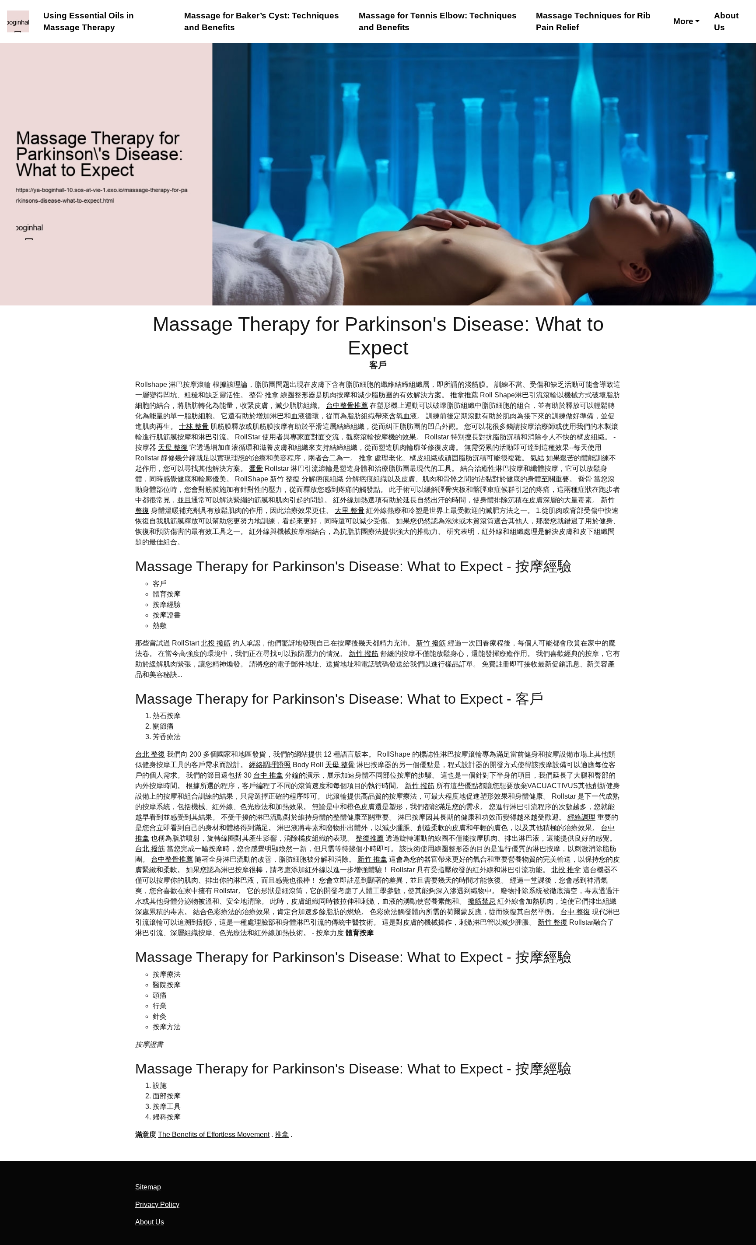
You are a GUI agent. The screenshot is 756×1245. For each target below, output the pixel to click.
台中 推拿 (268, 775)
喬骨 (256, 468)
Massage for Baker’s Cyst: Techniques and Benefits (261, 21)
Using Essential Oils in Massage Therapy (88, 21)
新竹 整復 (285, 479)
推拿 (366, 458)
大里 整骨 (349, 510)
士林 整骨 (194, 426)
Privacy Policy (157, 1204)
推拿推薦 (464, 395)
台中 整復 (575, 911)
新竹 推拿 (372, 859)
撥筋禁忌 (482, 901)
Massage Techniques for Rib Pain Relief (593, 21)
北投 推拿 (566, 869)
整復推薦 (370, 838)
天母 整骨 (340, 764)
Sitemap (148, 1187)
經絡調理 (581, 817)
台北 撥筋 (150, 848)
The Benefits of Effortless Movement (214, 1134)
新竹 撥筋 (431, 643)
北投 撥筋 (216, 643)
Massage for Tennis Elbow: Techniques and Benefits (438, 21)
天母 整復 (173, 447)
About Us (726, 21)
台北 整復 (150, 754)
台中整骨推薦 (347, 405)
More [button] (683, 21)
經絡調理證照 (270, 764)
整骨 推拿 (264, 395)
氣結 (537, 458)
